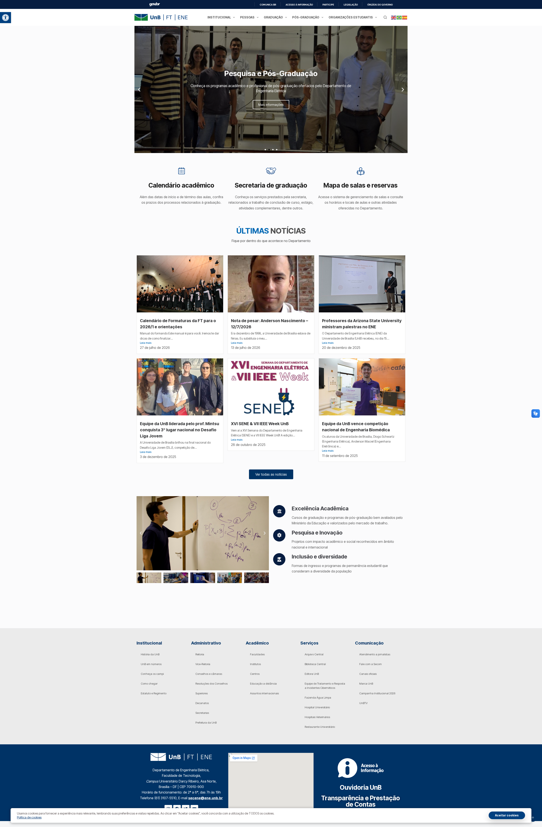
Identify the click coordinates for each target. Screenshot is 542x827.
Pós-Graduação (305, 17)
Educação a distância (263, 683)
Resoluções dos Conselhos (211, 683)
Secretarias (202, 712)
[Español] (405, 17)
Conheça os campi (152, 673)
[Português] (399, 17)
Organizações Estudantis (351, 17)
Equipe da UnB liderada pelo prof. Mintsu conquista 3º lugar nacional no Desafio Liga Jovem (179, 430)
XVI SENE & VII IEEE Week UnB (260, 423)
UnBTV (363, 703)
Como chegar (149, 683)
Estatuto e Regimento (153, 693)
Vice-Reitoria (202, 664)
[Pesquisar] (385, 17)
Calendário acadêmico (181, 185)
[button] (5, 17)
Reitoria (199, 654)
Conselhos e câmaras (208, 673)
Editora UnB (312, 673)
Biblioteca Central (315, 664)
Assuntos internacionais (264, 693)
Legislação (351, 4)
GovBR (154, 4)
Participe (328, 4)
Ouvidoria (361, 787)
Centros (255, 673)
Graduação (273, 17)
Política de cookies (29, 817)
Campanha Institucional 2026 (377, 693)
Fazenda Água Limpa (318, 697)
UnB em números (151, 664)
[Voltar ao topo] (533, 818)
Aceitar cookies (507, 815)
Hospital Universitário (317, 707)
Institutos (255, 664)
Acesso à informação (299, 4)
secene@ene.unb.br (205, 798)
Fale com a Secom (370, 664)
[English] (394, 17)
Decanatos (202, 703)
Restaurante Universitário (320, 726)
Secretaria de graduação (271, 185)
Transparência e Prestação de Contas (360, 801)
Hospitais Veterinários (317, 717)
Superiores (201, 693)
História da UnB (150, 654)
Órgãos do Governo (380, 4)
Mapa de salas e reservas (361, 185)
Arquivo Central (314, 654)
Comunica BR (268, 4)
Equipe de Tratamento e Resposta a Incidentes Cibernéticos (325, 685)
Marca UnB (366, 683)
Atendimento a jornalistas (374, 654)
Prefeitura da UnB (206, 722)
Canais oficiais (368, 673)
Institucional (219, 17)
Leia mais (146, 342)
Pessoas (247, 17)
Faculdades (257, 654)
